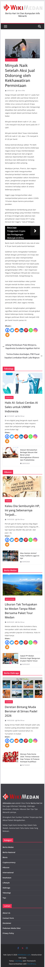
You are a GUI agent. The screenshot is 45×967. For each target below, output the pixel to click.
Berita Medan (10, 599)
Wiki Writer (21, 416)
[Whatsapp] (31, 330)
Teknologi (9, 397)
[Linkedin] (21, 330)
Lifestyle (6, 883)
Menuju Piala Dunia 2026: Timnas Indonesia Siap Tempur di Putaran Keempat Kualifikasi (29, 758)
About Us (6, 913)
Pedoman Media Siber (12, 928)
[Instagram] (35, 330)
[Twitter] (12, 330)
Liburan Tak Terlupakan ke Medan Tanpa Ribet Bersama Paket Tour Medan (21, 610)
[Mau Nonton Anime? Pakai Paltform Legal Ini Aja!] (10, 557)
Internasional (8, 872)
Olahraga (9, 702)
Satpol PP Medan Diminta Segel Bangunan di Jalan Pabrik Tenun (30, 658)
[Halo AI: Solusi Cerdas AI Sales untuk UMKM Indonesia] (22, 383)
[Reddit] (17, 330)
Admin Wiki (21, 91)
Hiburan (8, 501)
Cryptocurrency (11, 60)
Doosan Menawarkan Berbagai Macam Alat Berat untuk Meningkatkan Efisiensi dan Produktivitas (29, 455)
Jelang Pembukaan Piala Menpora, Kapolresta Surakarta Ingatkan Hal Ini (23, 347)
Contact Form (8, 918)
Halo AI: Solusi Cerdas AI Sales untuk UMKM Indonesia (21, 407)
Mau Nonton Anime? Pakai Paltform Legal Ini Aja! (29, 555)
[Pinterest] (26, 330)
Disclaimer (7, 923)
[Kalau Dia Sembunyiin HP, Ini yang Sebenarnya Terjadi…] (22, 486)
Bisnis (5, 857)
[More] (7, 335)
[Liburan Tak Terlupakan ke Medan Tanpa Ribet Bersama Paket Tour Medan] (22, 584)
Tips (4, 898)
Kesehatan (7, 878)
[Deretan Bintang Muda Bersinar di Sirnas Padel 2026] (22, 687)
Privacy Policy (8, 933)
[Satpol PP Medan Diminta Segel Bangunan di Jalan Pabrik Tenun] (10, 660)
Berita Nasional (9, 852)
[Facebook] (7, 330)
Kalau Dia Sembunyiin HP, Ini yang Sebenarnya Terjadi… (22, 510)
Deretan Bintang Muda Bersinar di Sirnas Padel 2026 (21, 711)
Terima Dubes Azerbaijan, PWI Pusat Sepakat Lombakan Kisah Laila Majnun (21, 356)
